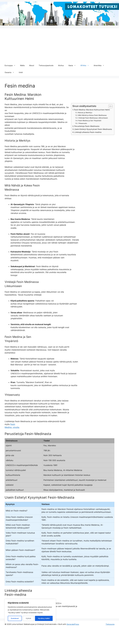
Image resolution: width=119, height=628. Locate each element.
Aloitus (61, 65)
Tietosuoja (110, 624)
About (31, 65)
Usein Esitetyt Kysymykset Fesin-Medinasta (93, 129)
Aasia (70, 65)
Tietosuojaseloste (46, 65)
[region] (30, 611)
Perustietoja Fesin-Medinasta (86, 126)
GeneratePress (73, 624)
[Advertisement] (59, 44)
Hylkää (28, 618)
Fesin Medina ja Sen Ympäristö (89, 120)
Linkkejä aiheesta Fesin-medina (87, 132)
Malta (22, 65)
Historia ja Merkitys (85, 112)
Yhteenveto (82, 123)
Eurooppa (9, 65)
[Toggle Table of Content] (109, 106)
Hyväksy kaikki (44, 618)
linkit (21, 72)
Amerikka (97, 65)
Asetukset (15, 618)
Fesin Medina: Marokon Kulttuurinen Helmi (92, 110)
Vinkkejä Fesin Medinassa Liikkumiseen (93, 118)
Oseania (8, 72)
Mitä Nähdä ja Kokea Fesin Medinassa (92, 115)
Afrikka (83, 65)
